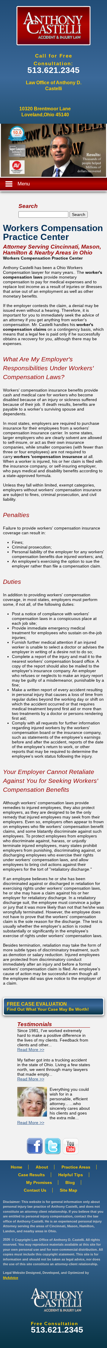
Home (16, 1167)
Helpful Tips (70, 1174)
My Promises (39, 1182)
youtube (71, 1146)
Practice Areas (76, 1167)
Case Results (31, 1174)
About (42, 1167)
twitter (53, 1146)
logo (57, 1300)
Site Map (68, 1190)
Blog (70, 1182)
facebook (36, 1146)
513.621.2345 (53, 70)
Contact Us (35, 1190)
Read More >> (30, 1049)
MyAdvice (10, 1277)
